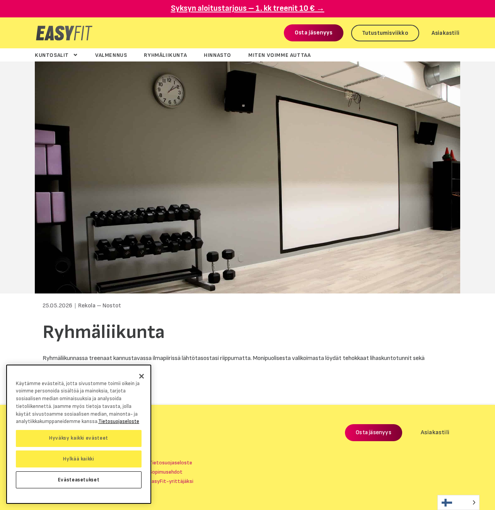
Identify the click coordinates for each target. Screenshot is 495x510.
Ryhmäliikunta (165, 55)
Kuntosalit (52, 55)
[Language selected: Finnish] (458, 502)
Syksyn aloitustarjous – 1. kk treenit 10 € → (247, 8)
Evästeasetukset (79, 480)
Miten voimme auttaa (279, 55)
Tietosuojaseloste (170, 462)
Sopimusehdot (166, 472)
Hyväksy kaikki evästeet (78, 438)
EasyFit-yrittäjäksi (171, 481)
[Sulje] (141, 376)
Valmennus (111, 55)
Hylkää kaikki (78, 459)
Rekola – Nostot (99, 305)
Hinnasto (217, 55)
